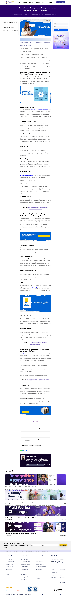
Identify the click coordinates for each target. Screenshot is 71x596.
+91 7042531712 (53, 569)
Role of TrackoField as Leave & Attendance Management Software (10, 31)
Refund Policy (28, 594)
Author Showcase (31, 464)
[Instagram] (54, 590)
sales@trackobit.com (47, 589)
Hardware (38, 2)
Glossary (37, 576)
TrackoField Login (62, 577)
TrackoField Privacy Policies (10, 594)
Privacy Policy (18, 594)
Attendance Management (40, 561)
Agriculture (7, 572)
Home (19, 2)
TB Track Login (62, 582)
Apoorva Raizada (9, 503)
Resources (44, 2)
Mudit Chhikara (8, 535)
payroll (21, 153)
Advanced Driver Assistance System (26, 559)
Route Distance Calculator (40, 564)
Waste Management (9, 569)
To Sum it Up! (5, 33)
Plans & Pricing (53, 577)
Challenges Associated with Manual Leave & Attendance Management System (10, 23)
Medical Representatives (9, 567)
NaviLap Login (62, 580)
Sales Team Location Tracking (10, 561)
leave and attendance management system (39, 109)
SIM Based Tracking (24, 574)
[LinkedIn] (57, 590)
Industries (31, 2)
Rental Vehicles (8, 571)
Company (50, 2)
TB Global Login (62, 579)
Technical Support (24, 579)
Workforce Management (40, 567)
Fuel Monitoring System (24, 569)
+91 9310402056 (62, 569)
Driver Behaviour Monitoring (25, 564)
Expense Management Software (41, 566)
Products (25, 2)
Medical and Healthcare (9, 566)
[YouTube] (61, 590)
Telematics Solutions (24, 577)
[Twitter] (24, 450)
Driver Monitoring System (25, 567)
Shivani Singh (19, 14)
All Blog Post (40, 464)
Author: (15, 14)
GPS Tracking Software (24, 566)
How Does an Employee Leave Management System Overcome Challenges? (8, 27)
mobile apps (34, 362)
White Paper (38, 578)
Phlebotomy (7, 574)
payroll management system (33, 287)
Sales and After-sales (9, 559)
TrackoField (22, 353)
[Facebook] (26, 450)
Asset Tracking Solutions (25, 572)
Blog (36, 575)
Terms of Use (23, 594)
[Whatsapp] (21, 450)
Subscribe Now (60, 29)
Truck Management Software (25, 571)
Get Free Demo (61, 2)
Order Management (39, 569)
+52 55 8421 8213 (54, 572)
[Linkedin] (23, 450)
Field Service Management (40, 559)
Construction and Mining (9, 564)
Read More (41, 461)
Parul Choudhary (9, 487)
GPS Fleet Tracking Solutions (25, 561)
